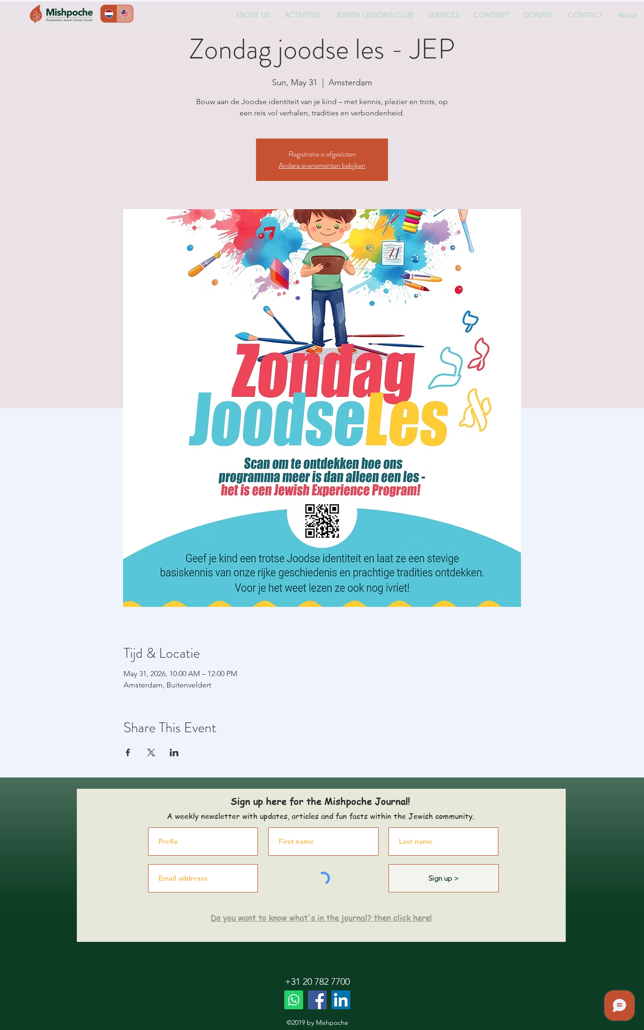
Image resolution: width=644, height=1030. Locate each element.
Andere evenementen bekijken (322, 165)
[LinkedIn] (340, 999)
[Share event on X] (151, 752)
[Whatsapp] (293, 999)
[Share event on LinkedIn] (174, 752)
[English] (125, 13)
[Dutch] (109, 13)
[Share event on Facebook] (128, 752)
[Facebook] (317, 999)
